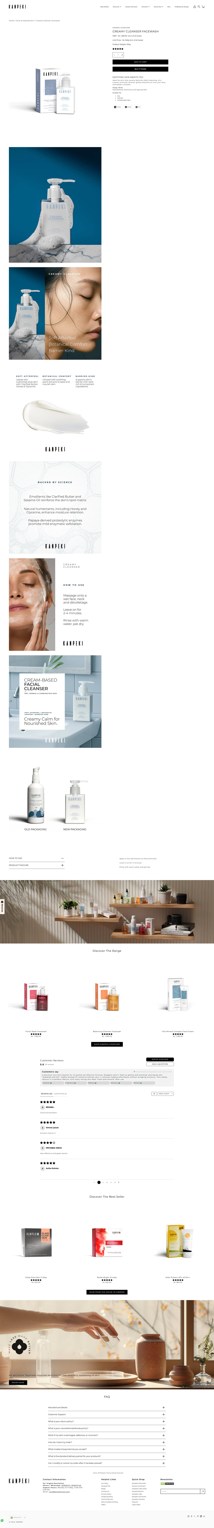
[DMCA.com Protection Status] (167, 1484)
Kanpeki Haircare (138, 1499)
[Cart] (203, 6)
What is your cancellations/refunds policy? (68, 1428)
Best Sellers (104, 7)
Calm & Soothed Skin (25, 21)
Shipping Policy (107, 1496)
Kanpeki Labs (137, 1494)
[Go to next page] (119, 1182)
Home (11, 21)
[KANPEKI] (17, 6)
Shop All (135, 1502)
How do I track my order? (60, 1442)
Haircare (144, 7)
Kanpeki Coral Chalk (139, 1489)
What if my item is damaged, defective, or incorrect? (73, 1435)
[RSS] (204, 1516)
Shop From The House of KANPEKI (107, 1292)
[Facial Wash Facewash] (36, 993)
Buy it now (140, 69)
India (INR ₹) (17, 1517)
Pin (139, 107)
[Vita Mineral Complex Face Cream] (178, 993)
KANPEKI (19, 1522)
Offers (103, 1504)
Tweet (119, 107)
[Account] (194, 6)
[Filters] (154, 1094)
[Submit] (202, 1491)
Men (169, 7)
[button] (199, 6)
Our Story (104, 1483)
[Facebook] (192, 1516)
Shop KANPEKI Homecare (107, 1044)
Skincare (116, 7)
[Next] (209, 993)
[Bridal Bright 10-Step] (107, 1239)
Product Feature (19, 865)
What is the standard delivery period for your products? (74, 1456)
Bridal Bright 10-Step (107, 1277)
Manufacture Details (57, 1407)
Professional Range (182, 7)
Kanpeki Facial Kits (139, 1483)
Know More (18, 1382)
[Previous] (4, 993)
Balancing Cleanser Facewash (107, 1031)
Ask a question (160, 1064)
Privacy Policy (106, 1494)
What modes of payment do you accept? (67, 1449)
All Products (101, 1473)
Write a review (160, 1059)
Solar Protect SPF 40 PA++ (178, 1277)
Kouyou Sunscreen (139, 1486)
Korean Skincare (131, 7)
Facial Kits (157, 7)
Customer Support (57, 1414)
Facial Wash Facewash (36, 1031)
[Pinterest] (198, 1516)
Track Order (136, 1504)
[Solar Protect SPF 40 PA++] (178, 1239)
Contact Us (105, 1491)
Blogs (103, 1489)
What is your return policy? (61, 1421)
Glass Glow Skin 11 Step (36, 1277)
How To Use (15, 858)
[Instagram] (188, 1516)
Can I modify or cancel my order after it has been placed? (75, 1463)
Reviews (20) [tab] (46, 1094)
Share (130, 107)
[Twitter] (195, 1516)
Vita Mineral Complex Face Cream (178, 1031)
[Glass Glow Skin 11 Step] (36, 1239)
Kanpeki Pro (105, 1486)
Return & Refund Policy (109, 1502)
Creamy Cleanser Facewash (114, 1473)
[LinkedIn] (201, 1516)
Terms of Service (107, 1499)
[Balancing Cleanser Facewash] (107, 993)
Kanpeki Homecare (139, 1496)
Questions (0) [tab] (60, 1094)
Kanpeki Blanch (138, 1491)
